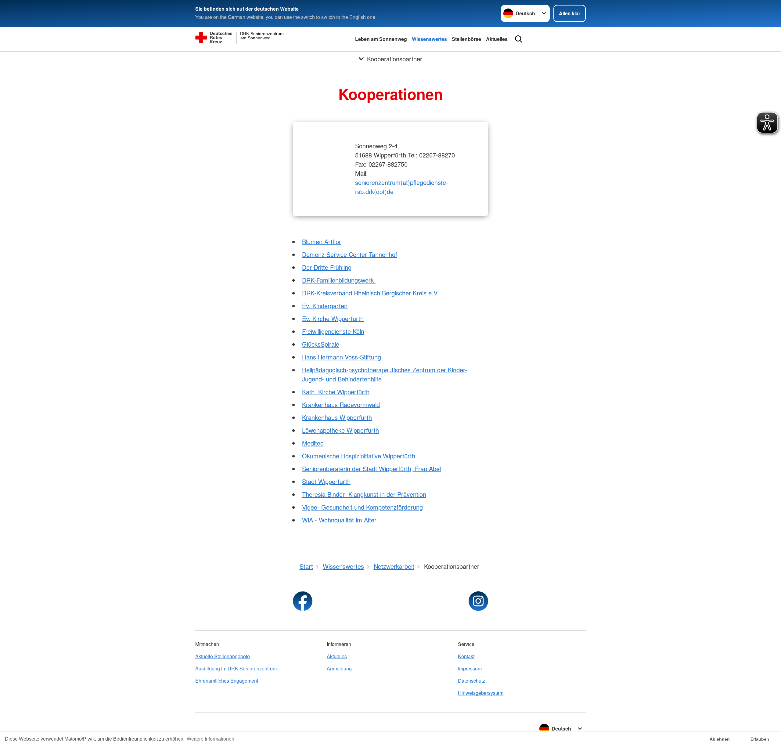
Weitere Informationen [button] (210, 739)
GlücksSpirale (320, 344)
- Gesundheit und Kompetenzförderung (370, 507)
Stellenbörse (466, 38)
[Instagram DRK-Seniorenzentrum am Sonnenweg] (478, 601)
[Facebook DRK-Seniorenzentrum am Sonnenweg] (302, 601)
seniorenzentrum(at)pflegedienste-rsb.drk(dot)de (401, 187)
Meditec (312, 442)
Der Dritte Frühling (326, 267)
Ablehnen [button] (720, 739)
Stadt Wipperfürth (326, 481)
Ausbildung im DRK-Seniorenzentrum (236, 668)
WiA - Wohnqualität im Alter (339, 519)
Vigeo (309, 507)
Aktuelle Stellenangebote (222, 656)
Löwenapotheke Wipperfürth (340, 430)
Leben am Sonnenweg (381, 38)
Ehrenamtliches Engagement (226, 680)
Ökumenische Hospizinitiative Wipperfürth (358, 455)
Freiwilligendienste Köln (333, 331)
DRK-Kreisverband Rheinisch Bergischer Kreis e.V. (370, 292)
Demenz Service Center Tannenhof (349, 254)
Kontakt (466, 656)
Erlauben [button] (759, 739)
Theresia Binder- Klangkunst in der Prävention (364, 494)
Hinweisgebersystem (480, 692)
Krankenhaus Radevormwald (341, 404)
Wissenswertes (429, 38)
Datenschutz (471, 680)
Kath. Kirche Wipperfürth (335, 391)
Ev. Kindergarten (324, 305)
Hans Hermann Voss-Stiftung (341, 356)
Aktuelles (497, 38)
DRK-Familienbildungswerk (339, 280)
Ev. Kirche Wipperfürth (333, 318)
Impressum (470, 668)
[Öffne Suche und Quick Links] (519, 39)
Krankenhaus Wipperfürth (337, 417)
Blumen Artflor (321, 241)
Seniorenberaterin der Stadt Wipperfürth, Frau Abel (371, 468)
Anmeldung (339, 668)
